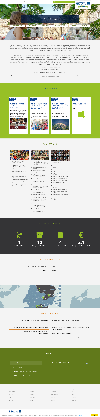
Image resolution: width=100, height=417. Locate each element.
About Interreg (12, 391)
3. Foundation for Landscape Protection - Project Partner (31, 327)
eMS (72, 391)
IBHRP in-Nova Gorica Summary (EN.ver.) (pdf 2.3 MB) (39, 171)
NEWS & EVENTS (32, 25)
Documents (74, 400)
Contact (84, 25)
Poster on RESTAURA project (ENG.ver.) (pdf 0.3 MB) (59, 183)
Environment (32, 397)
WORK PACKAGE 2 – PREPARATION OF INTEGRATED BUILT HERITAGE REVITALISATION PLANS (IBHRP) (40, 163)
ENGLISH (45, 270)
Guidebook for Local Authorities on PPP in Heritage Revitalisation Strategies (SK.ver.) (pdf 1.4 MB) (39, 210)
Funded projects (54, 391)
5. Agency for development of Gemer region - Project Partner (30, 337)
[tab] (68, 362)
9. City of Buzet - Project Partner (61, 333)
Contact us (11, 400)
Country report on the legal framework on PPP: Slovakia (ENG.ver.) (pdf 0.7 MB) (19, 181)
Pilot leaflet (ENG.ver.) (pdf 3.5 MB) (60, 169)
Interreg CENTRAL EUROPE (14, 1)
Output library (53, 397)
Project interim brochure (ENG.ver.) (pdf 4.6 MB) (60, 174)
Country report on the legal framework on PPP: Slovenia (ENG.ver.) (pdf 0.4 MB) (19, 167)
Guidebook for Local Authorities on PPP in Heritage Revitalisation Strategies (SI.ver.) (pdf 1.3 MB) (39, 205)
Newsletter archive (75, 403)
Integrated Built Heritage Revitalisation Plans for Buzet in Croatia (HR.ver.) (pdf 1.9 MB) (39, 175)
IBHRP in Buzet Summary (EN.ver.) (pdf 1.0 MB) (39, 168)
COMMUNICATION (57, 162)
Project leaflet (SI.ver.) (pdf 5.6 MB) (60, 180)
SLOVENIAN (55, 274)
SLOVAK (54, 270)
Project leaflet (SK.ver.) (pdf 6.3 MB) (60, 189)
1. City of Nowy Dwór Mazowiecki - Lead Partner (34, 320)
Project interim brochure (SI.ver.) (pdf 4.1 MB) (60, 192)
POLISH (54, 266)
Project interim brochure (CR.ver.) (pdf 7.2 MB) (60, 198)
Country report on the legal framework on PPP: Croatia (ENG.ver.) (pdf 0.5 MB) (19, 176)
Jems (73, 394)
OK (94, 415)
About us (11, 394)
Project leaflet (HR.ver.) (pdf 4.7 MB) (60, 171)
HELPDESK (73, 25)
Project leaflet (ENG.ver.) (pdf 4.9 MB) (60, 176)
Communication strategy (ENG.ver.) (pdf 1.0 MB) (60, 186)
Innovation (32, 391)
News (10, 397)
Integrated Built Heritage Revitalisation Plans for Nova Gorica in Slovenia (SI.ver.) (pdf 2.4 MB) (40, 186)
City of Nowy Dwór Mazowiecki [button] (59, 362)
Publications (45, 25)
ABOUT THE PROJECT (17, 25)
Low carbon (32, 394)
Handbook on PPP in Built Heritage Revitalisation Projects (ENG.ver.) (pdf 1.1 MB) (19, 186)
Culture (31, 400)
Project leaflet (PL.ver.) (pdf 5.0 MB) (60, 178)
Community (74, 397)
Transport (32, 403)
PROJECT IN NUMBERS (60, 25)
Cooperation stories (54, 394)
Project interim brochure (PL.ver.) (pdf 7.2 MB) (60, 195)
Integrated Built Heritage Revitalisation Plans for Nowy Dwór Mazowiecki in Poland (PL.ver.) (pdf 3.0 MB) (40, 180)
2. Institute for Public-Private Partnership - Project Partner (30, 324)
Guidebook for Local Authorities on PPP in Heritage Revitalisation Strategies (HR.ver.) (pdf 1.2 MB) (39, 196)
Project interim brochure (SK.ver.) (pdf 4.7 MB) (60, 166)
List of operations (54, 403)
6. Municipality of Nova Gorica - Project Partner (65, 320)
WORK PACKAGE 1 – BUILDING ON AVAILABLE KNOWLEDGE (19, 162)
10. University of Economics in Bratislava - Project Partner (69, 337)
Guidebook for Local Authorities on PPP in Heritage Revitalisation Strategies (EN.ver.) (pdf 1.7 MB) (39, 200)
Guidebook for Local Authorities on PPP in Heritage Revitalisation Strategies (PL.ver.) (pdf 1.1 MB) (39, 191)
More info (80, 415)
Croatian (45, 274)
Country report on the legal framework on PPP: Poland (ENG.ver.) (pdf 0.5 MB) (19, 171)
